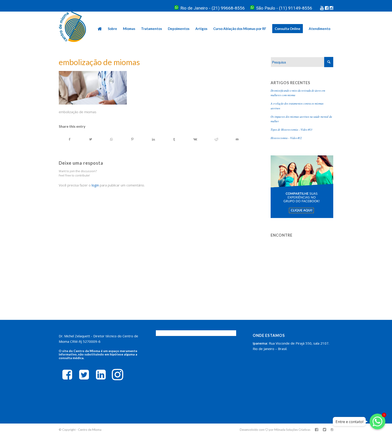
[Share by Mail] (237, 139)
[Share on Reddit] (216, 139)
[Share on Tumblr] (174, 139)
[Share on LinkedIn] (153, 139)
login (95, 185)
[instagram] (117, 374)
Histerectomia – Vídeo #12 (286, 138)
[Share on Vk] (195, 139)
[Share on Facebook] (69, 139)
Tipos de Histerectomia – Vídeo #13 (291, 129)
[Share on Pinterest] (132, 139)
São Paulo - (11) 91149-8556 (284, 8)
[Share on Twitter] (90, 139)
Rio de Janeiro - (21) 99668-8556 (212, 8)
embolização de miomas (99, 62)
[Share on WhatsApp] (111, 139)
